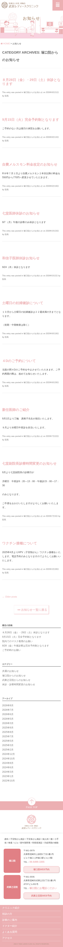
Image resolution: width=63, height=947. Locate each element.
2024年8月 (7, 763)
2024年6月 (7, 767)
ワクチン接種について (19, 543)
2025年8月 (7, 732)
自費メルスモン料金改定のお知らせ (29, 164)
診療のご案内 (9, 920)
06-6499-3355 (36, 861)
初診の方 (7, 913)
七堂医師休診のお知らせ (21, 213)
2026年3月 (7, 723)
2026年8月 (7, 705)
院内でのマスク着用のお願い (17, 641)
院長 (7, 96)
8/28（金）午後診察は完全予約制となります (25, 645)
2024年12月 (8, 754)
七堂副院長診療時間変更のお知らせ (29, 463)
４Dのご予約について (19, 361)
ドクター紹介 (9, 926)
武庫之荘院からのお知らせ (16, 680)
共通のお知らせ (10, 671)
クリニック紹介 (11, 907)
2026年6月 (7, 714)
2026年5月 (7, 718)
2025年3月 (7, 745)
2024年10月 (8, 758)
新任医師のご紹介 (15, 410)
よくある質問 (9, 932)
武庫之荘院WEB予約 (41, 895)
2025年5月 (7, 740)
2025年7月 (7, 736)
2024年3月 (7, 771)
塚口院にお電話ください (43, 888)
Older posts (9, 596)
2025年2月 (7, 749)
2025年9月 (7, 727)
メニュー (57, 5)
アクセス (7, 938)
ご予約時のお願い (11, 650)
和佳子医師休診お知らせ (21, 258)
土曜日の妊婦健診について (22, 303)
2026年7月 (7, 709)
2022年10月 (8, 780)
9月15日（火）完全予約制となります (30, 119)
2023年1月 (7, 776)
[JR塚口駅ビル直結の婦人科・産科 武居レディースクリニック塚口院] (31, 4)
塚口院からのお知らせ (33, 92)
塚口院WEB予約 (41, 869)
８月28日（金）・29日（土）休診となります (26, 632)
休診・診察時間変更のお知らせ (18, 684)
